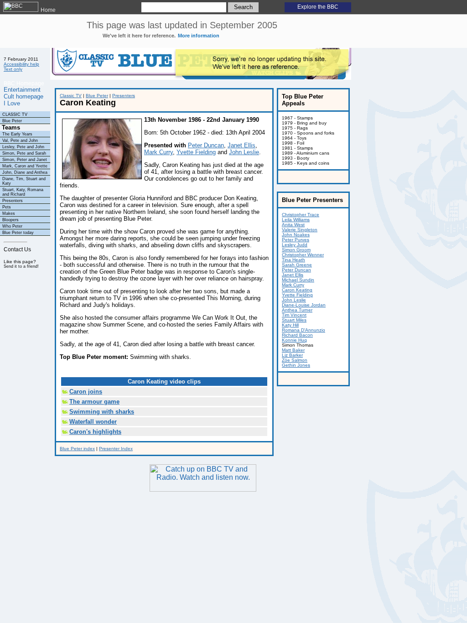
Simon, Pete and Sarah (24, 153)
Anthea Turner (297, 309)
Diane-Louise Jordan (304, 304)
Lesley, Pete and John (23, 147)
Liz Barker (292, 355)
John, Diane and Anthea (24, 172)
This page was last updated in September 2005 (182, 29)
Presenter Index (116, 448)
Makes (8, 213)
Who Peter (12, 226)
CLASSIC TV (14, 114)
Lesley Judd (294, 244)
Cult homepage (23, 96)
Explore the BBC (317, 7)
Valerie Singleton (299, 229)
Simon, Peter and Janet (24, 159)
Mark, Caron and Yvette (24, 166)
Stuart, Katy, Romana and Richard (22, 192)
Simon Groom (296, 249)
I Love (12, 103)
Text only (13, 69)
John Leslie (244, 152)
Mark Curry (158, 152)
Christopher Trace (300, 214)
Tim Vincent (294, 314)
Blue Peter (12, 121)
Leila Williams (296, 219)
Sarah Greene (297, 264)
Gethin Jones (296, 365)
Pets (6, 207)
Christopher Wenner (303, 254)
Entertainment (22, 89)
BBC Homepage (24, 83)
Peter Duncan (206, 145)
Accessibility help (21, 64)
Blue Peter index (77, 448)
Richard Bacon (297, 334)
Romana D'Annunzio (303, 329)
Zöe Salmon (294, 360)
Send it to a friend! (21, 266)
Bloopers (10, 220)
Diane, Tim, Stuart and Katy (24, 181)
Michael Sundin (298, 279)
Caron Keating (297, 289)
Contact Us (17, 249)
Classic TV (71, 95)
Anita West (293, 224)
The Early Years (17, 134)
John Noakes (296, 234)
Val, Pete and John (20, 140)
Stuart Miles (294, 319)
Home (47, 10)
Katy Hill (290, 324)
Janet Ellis (241, 145)
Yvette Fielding (196, 152)
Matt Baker (293, 350)
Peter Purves (295, 239)
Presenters (12, 200)
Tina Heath (293, 259)
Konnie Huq (294, 340)
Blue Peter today (18, 232)
